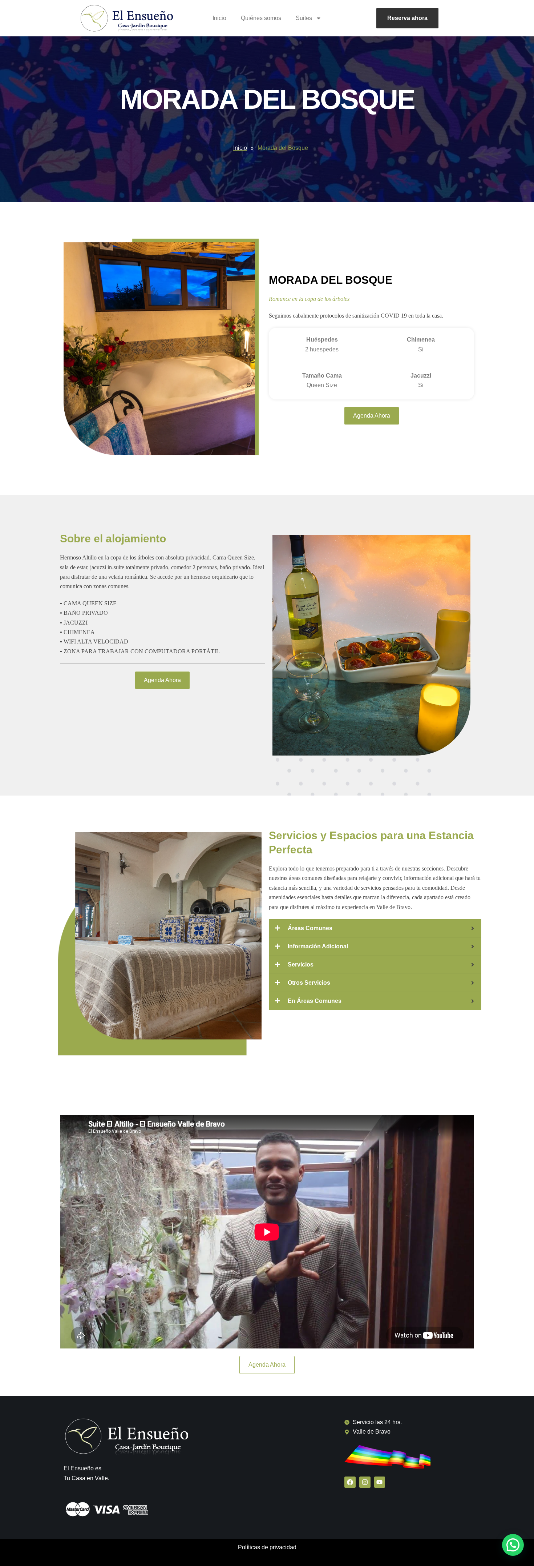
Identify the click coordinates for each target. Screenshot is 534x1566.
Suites (304, 18)
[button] (513, 1545)
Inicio (219, 18)
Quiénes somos (261, 18)
